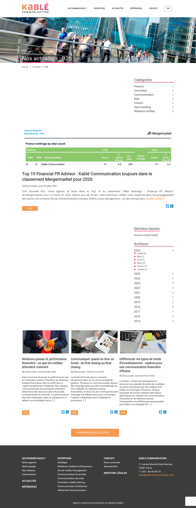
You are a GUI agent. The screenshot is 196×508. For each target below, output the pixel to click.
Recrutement (110, 466)
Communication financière (72, 474)
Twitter (150, 485)
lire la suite (156, 198)
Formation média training (71, 482)
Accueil (25, 67)
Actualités (117, 8)
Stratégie (62, 462)
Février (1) (142, 266)
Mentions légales (115, 472)
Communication (144, 94)
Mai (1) (140, 256)
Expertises (99, 8)
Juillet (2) (141, 253)
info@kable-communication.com (156, 474)
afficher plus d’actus (93, 432)
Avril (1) (141, 260)
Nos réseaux (28, 470)
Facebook (168, 485)
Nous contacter (112, 462)
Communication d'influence (72, 486)
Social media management (72, 470)
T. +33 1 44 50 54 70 (150, 471)
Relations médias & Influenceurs (75, 466)
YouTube (159, 485)
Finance (139, 86)
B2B (136, 98)
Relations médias (144, 111)
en (168, 8)
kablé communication (152, 458)
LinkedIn (141, 485)
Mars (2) (141, 263)
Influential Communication (72, 490)
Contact (153, 8)
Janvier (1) (142, 269)
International (29, 474)
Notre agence (29, 462)
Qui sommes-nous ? (77, 8)
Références (136, 8)
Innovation (140, 90)
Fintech (138, 103)
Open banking (142, 107)
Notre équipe (29, 466)
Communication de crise (71, 478)
